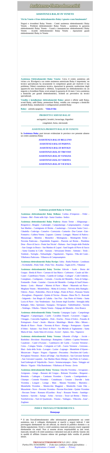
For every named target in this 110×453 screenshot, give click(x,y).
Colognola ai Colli (52, 346)
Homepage (55, 412)
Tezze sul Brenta (72, 396)
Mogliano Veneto (28, 289)
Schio (50, 396)
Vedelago (26, 308)
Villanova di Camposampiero (53, 257)
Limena (58, 234)
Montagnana (62, 238)
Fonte (34, 282)
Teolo (85, 251)
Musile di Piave (28, 325)
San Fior (58, 298)
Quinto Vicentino (81, 389)
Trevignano (61, 305)
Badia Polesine (72, 261)
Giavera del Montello (57, 282)
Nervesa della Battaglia (78, 289)
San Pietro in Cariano (78, 359)
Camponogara (37, 316)
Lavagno (47, 349)
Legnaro (49, 234)
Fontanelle (25, 282)
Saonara (48, 251)
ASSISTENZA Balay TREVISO (55, 152)
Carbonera (69, 272)
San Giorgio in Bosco (31, 247)
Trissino (57, 399)
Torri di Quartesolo (43, 399)
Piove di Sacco (33, 244)
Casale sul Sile (81, 272)
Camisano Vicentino (52, 376)
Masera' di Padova (80, 234)
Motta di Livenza (58, 289)
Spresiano (40, 305)
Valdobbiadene (74, 305)
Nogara (44, 352)
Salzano (33, 329)
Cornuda (48, 279)
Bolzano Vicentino (69, 373)
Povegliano (27, 295)
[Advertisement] (55, 56)
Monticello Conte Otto (76, 386)
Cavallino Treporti (61, 316)
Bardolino (25, 339)
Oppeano (53, 352)
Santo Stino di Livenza (43, 332)
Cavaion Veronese (80, 343)
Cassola (67, 376)
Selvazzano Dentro (62, 251)
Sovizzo (58, 396)
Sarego (43, 396)
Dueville (78, 379)
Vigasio (32, 365)
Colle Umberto (81, 276)
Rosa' (59, 392)
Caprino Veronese (80, 339)
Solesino (76, 251)
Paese (31, 292)
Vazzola (85, 305)
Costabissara (56, 379)
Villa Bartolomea (44, 365)
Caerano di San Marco (53, 272)
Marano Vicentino (68, 383)
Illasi (23, 349)
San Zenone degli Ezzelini (63, 301)
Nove (34, 389)
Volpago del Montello (64, 308)
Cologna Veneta (35, 346)
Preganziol (38, 295)
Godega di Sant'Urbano (78, 282)
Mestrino (38, 238)
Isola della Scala (34, 349)
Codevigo (35, 231)
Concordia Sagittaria (39, 319)
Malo (54, 383)
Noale (39, 325)
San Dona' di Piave (47, 329)
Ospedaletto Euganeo (49, 241)
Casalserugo (60, 228)
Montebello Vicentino (30, 386)
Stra (72, 332)
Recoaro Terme (29, 392)
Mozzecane (26, 352)
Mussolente (26, 389)
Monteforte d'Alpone (79, 349)
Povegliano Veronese (30, 356)
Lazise (55, 349)
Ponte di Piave (67, 292)
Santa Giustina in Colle (32, 251)
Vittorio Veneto (46, 308)
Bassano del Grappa (49, 373)
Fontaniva (25, 234)
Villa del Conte (81, 254)
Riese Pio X (74, 295)
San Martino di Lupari (52, 247)
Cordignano (38, 279)
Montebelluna (43, 289)
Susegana (51, 305)
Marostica (83, 383)
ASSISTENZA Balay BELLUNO (55, 140)
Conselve (45, 231)
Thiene (85, 396)
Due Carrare (77, 231)
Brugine (35, 225)
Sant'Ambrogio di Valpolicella (34, 362)
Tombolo (25, 254)
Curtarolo (66, 231)
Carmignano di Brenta (43, 228)
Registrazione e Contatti (45, 447)
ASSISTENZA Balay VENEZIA (55, 156)
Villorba (35, 308)
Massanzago (26, 238)
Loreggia (67, 234)
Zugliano (25, 402)
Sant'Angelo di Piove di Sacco (76, 247)
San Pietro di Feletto (73, 298)
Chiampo (25, 379)
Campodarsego (59, 225)
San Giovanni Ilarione (79, 356)
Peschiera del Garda (79, 352)
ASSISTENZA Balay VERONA (55, 160)
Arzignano (25, 373)
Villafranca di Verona (62, 365)
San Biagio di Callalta (42, 298)
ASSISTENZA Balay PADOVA (55, 144)
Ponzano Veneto (82, 292)
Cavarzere (75, 316)
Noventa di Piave (52, 325)
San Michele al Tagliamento (70, 329)
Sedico (66, 217)
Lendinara (85, 261)
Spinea (66, 332)
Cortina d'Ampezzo (70, 214)
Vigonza (69, 254)
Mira (77, 322)
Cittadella (25, 231)
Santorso (24, 396)
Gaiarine (42, 282)
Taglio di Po (70, 265)
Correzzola (55, 231)
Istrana (24, 285)
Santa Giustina (56, 217)
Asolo (74, 269)
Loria (31, 285)
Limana (24, 217)
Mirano (85, 322)
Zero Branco (80, 308)
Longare (35, 383)
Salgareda (26, 298)
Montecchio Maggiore (53, 386)
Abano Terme (68, 222)
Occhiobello (27, 265)
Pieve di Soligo (52, 292)
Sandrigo (84, 392)
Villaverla (77, 399)
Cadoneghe (46, 225)
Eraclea (60, 319)
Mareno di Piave (53, 285)
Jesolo (43, 322)
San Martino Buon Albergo (55, 359)
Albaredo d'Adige (70, 336)
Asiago (35, 373)
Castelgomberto (80, 376)
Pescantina (63, 352)
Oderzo (24, 292)
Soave (51, 362)
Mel (30, 217)
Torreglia (34, 254)
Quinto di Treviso (51, 295)
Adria (61, 261)
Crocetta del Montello (63, 279)
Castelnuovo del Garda (59, 343)
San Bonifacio (62, 356)
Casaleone (25, 343)
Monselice (49, 238)
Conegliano (26, 279)
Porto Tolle (39, 265)
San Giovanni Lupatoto (32, 359)
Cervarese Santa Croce (78, 228)
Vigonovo (80, 332)
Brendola (25, 376)
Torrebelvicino (27, 399)
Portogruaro (76, 325)
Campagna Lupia (68, 312)
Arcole (84, 336)
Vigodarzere (58, 254)
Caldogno (36, 376)
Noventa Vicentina (47, 389)
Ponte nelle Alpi (41, 217)
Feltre (84, 214)
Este (86, 231)
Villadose (81, 265)
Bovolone (35, 339)
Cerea (23, 346)
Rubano (61, 244)
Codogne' (69, 276)
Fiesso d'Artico (71, 319)
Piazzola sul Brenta (69, 241)
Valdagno (67, 399)
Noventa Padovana (29, 241)
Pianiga (65, 325)
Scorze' (58, 332)
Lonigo (46, 383)
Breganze (84, 373)
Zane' (85, 399)
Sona (74, 362)
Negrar (36, 352)
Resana (64, 295)
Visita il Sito (51, 109)
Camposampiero (74, 225)
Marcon (51, 322)
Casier (23, 276)
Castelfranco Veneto (36, 276)
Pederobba (40, 292)
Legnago (64, 349)
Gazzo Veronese (70, 346)
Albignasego (82, 222)
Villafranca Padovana (30, 257)
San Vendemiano (42, 301)
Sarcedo (34, 396)
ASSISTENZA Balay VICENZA (55, 164)
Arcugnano (83, 370)
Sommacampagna (63, 362)
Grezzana (84, 346)
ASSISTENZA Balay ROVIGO (55, 148)
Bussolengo (46, 339)
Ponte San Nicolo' (49, 244)
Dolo (52, 319)
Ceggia (85, 316)
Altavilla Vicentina (68, 370)
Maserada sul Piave (78, 285)
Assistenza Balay (31, 133)
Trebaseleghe (45, 254)
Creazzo (68, 379)
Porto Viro (49, 265)
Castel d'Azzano (39, 343)
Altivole (65, 269)
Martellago (61, 322)
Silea (32, 305)
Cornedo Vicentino (40, 379)
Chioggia (25, 319)
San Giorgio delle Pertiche (78, 244)
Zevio (75, 365)
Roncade (85, 295)
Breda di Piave (35, 272)
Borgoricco (25, 225)
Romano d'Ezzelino (46, 392)
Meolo (70, 322)
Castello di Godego (55, 276)
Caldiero (67, 339)
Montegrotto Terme (78, 238)
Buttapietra (57, 339)
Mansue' (39, 285)
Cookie (62, 447)
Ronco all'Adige (47, 356)
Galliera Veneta (37, 234)
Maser (65, 285)
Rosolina (59, 265)
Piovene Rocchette (65, 389)
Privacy (72, 447)
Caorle (48, 316)
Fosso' (35, 322)
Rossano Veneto (71, 392)
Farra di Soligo (81, 279)
